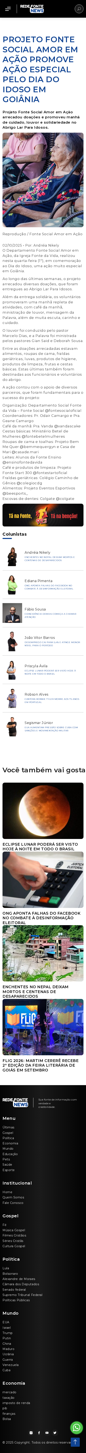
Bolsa (7, 1419)
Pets (6, 1159)
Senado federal (14, 1290)
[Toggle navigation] (8, 8)
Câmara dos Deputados (21, 1284)
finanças (9, 1414)
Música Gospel (14, 1230)
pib (5, 1408)
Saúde (7, 1164)
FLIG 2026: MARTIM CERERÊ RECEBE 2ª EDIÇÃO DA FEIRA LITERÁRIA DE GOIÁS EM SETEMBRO (40, 1065)
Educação (10, 1154)
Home (7, 1192)
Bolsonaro (10, 1274)
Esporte (9, 1170)
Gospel (8, 1133)
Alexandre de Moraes (19, 1279)
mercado (9, 1392)
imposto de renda (16, 1403)
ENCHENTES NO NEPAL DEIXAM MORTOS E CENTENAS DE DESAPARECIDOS (50, 559)
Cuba (6, 1370)
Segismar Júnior (39, 723)
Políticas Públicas (16, 1300)
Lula (6, 1268)
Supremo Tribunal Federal (22, 1295)
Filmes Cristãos (14, 1235)
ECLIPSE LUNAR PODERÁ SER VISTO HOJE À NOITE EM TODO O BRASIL (50, 672)
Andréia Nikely (46, 245)
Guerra (8, 1360)
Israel (7, 1328)
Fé (4, 1225)
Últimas (8, 1127)
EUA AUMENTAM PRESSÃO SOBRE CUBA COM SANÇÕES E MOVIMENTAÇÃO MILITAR (51, 729)
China (7, 1344)
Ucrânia (8, 1354)
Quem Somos (13, 1197)
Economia (10, 1143)
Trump (8, 1333)
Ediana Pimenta (39, 581)
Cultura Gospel (14, 1246)
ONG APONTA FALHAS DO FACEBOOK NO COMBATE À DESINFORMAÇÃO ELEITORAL (49, 587)
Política (8, 1138)
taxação (9, 1398)
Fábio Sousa (35, 609)
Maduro (8, 1349)
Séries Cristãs (13, 1241)
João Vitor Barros (40, 638)
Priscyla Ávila (36, 666)
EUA (6, 1322)
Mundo (8, 1149)
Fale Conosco (13, 1203)
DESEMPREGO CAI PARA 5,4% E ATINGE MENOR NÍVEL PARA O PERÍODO (52, 644)
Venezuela (11, 1365)
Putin (7, 1338)
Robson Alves (36, 694)
